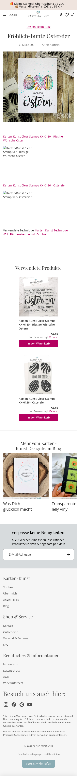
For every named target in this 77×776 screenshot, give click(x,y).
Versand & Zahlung (15, 638)
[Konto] (61, 14)
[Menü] (4, 14)
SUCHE (13, 15)
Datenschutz (11, 670)
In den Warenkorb (38, 343)
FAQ (5, 644)
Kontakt (8, 626)
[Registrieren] (68, 554)
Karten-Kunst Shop (43, 745)
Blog (6, 606)
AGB (6, 677)
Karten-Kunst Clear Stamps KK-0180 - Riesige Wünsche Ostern (37, 324)
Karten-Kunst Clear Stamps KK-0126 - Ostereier (34, 185)
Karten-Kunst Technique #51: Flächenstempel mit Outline (35, 232)
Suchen (8, 587)
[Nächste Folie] (69, 485)
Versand (53, 337)
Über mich (10, 593)
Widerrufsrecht (13, 683)
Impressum (10, 664)
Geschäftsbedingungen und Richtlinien (39, 754)
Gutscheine (10, 632)
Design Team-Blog (39, 27)
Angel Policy (11, 600)
